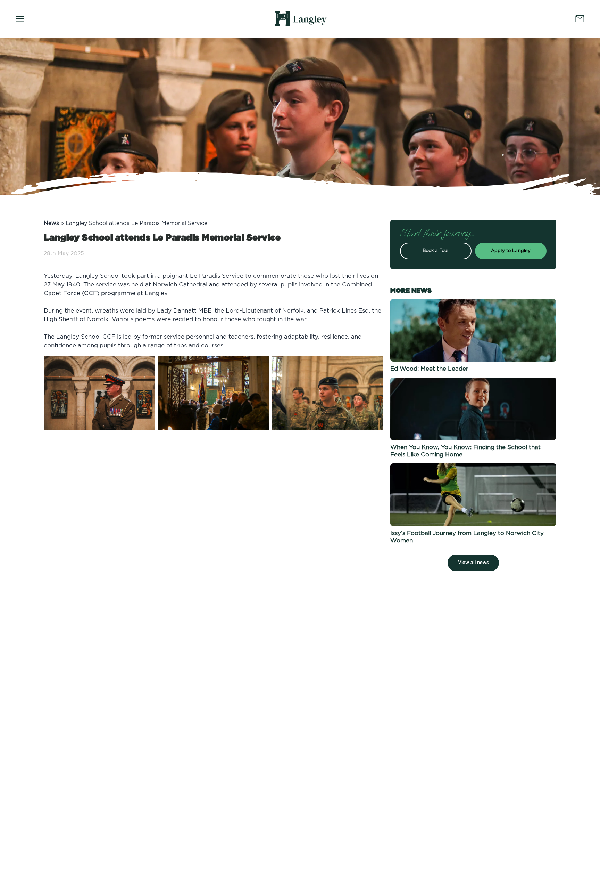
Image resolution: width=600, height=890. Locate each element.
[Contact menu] (579, 18)
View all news (473, 562)
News (51, 223)
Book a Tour (436, 251)
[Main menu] (20, 19)
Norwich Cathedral (180, 285)
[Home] (300, 18)
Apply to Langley (511, 251)
